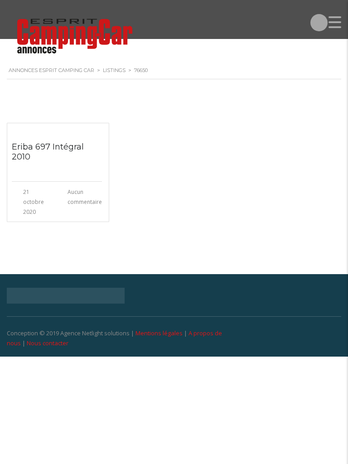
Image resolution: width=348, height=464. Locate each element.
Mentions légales (159, 333)
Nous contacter (47, 343)
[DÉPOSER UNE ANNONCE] (319, 22)
